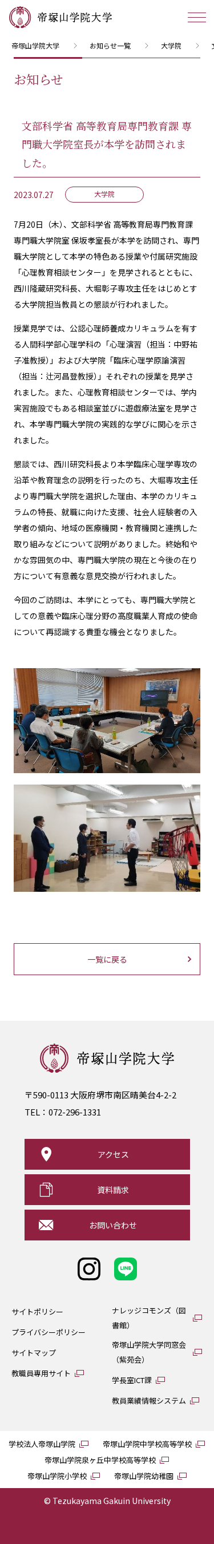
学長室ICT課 (132, 1380)
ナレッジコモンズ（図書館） (149, 1318)
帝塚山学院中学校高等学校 (147, 1443)
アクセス (113, 1154)
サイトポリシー (37, 1311)
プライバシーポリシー (48, 1332)
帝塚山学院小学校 (57, 1475)
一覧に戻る (107, 959)
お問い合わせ (113, 1225)
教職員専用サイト (41, 1373)
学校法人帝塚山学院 (42, 1443)
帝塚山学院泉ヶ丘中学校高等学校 (100, 1459)
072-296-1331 (75, 1112)
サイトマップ (33, 1352)
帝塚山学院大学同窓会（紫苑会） (149, 1352)
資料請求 (113, 1189)
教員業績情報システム (149, 1400)
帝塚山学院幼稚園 (143, 1475)
